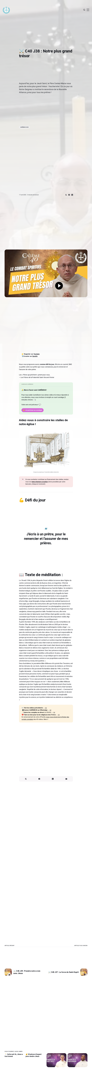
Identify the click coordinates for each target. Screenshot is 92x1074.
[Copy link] (66, 779)
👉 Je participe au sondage (32, 410)
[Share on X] (65, 195)
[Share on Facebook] (68, 195)
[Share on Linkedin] (71, 195)
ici (46, 708)
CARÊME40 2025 (24, 127)
